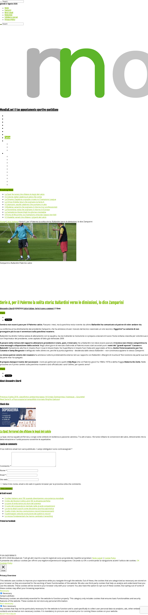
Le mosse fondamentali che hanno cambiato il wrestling (29, 516)
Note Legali (9, 12)
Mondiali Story (12, 131)
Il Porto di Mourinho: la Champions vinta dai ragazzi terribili (30, 214)
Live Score (10, 140)
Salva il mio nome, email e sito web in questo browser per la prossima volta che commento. (42, 484)
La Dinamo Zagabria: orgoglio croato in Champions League (30, 199)
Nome (3, 470)
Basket (12, 150)
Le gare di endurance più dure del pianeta (23, 503)
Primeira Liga (15, 178)
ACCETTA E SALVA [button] (8, 613)
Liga (11, 165)
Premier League (17, 162)
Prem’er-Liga (15, 181)
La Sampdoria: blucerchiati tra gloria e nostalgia (25, 212)
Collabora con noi (11, 17)
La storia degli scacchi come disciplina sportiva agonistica (29, 508)
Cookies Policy (6, 563)
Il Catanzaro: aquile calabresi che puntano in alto (26, 204)
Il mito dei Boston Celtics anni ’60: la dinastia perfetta (27, 501)
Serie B (12, 159)
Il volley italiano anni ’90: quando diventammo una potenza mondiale (34, 498)
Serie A (12, 156)
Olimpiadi (9, 134)
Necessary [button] (4, 591)
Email (3, 475)
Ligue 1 (12, 172)
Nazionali (9, 125)
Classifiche (10, 153)
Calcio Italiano (12, 221)
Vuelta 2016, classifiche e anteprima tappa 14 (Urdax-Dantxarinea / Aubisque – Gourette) (42, 396)
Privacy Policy (10, 19)
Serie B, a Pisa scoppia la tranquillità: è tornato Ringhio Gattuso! (30, 399)
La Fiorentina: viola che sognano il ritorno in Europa (27, 209)
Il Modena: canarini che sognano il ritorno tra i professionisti (31, 207)
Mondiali (9, 128)
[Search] (1, 24)
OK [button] (138, 560)
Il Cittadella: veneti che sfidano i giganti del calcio (25, 217)
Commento (5, 466)
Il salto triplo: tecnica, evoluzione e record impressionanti (29, 511)
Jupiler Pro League (18, 184)
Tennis (12, 147)
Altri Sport (10, 121)
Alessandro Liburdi (7, 308)
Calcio (7, 137)
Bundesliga (14, 168)
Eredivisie (14, 175)
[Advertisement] (74, 281)
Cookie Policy (110, 558)
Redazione (8, 15)
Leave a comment (47, 308)
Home (7, 8)
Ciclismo (9, 118)
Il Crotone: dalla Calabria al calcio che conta (23, 197)
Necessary (7, 593)
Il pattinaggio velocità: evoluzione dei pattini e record (27, 513)
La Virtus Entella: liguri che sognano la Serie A (24, 202)
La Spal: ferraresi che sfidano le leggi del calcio (25, 194)
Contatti (8, 10)
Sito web (3, 479)
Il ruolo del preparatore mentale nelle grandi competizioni (30, 506)
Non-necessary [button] (6, 603)
